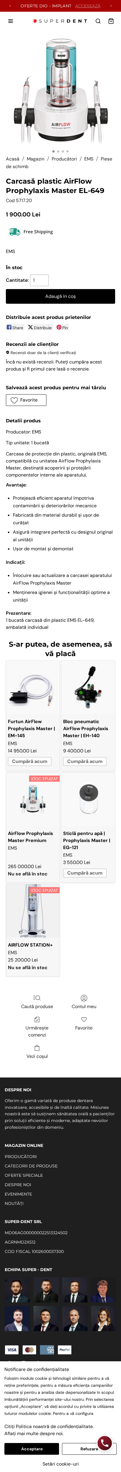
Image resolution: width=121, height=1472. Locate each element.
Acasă (12, 159)
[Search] (98, 21)
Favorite (84, 1028)
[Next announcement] (111, 6)
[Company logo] (60, 21)
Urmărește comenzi (37, 1031)
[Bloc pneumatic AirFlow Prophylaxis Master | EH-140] (88, 687)
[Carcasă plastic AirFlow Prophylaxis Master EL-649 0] (60, 91)
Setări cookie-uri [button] (61, 1464)
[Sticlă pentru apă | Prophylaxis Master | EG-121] (88, 799)
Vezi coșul (37, 1056)
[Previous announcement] (10, 6)
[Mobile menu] (10, 21)
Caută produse (37, 1006)
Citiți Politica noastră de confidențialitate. (49, 1426)
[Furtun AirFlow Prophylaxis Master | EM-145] (33, 687)
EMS (88, 159)
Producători (64, 159)
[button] (26, 400)
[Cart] (111, 21)
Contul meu (84, 1006)
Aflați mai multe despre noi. (33, 1433)
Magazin (35, 159)
